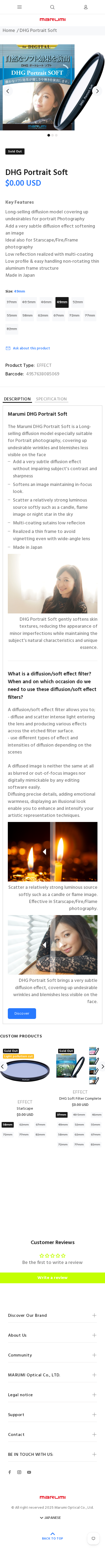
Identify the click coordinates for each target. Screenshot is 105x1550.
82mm (12, 329)
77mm (90, 316)
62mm (43, 316)
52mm (78, 302)
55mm (12, 316)
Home (9, 31)
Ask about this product (31, 348)
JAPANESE (52, 1518)
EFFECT (44, 366)
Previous (8, 91)
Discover (22, 1014)
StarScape (25, 1109)
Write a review (52, 1277)
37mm (12, 302)
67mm (59, 316)
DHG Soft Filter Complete (80, 1099)
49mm (62, 302)
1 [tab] (48, 135)
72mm (74, 316)
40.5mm (29, 302)
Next (97, 91)
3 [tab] (56, 135)
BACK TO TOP (52, 1538)
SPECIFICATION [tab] (51, 399)
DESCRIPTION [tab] (17, 400)
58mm (27, 316)
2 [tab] (52, 135)
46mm (46, 302)
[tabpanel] (52, 87)
